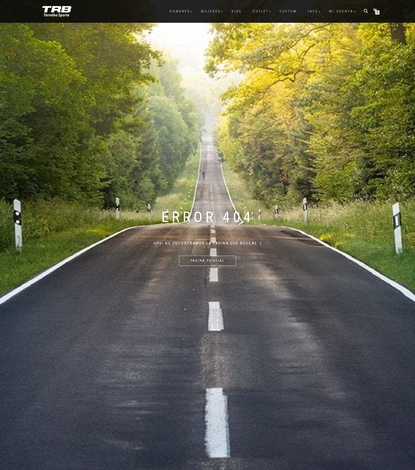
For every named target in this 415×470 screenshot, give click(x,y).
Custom (288, 11)
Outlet (260, 11)
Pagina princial (207, 261)
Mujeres (211, 11)
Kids (237, 11)
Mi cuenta (341, 11)
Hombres (180, 11)
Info (313, 11)
